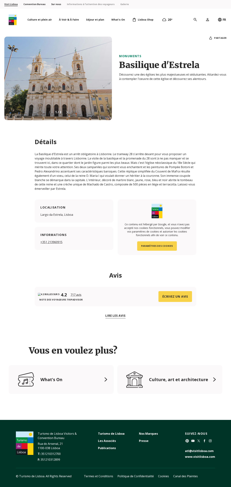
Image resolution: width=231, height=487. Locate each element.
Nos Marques (148, 434)
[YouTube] (193, 441)
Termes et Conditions (98, 476)
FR (224, 20)
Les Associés (107, 441)
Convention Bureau (34, 4)
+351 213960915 (51, 242)
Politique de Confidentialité (135, 476)
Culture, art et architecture (178, 379)
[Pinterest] (187, 441)
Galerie (124, 4)
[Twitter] (199, 441)
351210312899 (50, 460)
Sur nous (56, 4)
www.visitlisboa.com (200, 457)
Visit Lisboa (11, 4)
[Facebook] (204, 441)
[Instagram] (210, 441)
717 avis (76, 295)
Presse (144, 441)
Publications (107, 448)
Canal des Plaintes (185, 476)
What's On (51, 379)
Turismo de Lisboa (111, 434)
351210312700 (51, 454)
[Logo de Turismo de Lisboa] (13, 19)
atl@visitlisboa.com (199, 451)
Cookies (163, 476)
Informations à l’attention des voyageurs (91, 4)
